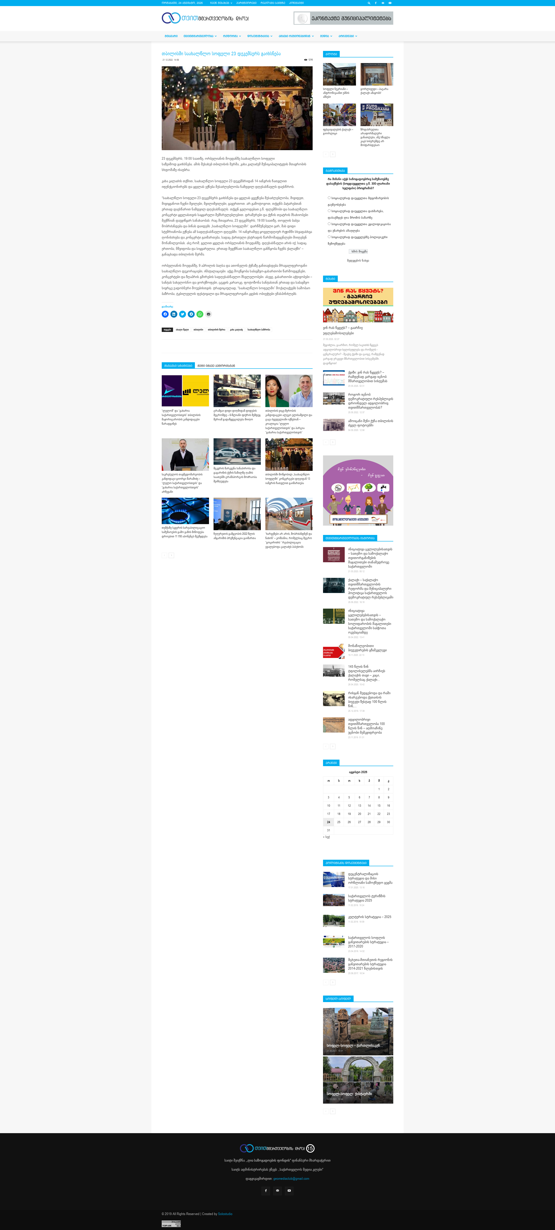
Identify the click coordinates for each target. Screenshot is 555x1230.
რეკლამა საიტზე (273, 3)
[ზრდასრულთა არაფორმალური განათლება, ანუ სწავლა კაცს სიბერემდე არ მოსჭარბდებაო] (377, 115)
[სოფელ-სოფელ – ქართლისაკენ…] (358, 1031)
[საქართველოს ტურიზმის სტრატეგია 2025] (334, 900)
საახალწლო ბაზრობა (259, 329)
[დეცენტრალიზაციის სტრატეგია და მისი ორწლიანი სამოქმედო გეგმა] (334, 879)
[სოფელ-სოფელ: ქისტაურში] (358, 1080)
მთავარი (171, 36)
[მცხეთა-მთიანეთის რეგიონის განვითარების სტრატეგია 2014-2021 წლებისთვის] (334, 965)
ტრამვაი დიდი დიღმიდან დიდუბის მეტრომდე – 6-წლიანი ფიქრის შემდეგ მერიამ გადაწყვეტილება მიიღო (237, 415)
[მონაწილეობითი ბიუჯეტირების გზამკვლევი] (334, 651)
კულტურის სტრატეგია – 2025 (369, 917)
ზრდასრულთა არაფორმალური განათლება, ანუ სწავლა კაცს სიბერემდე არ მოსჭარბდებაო (375, 137)
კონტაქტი (296, 3)
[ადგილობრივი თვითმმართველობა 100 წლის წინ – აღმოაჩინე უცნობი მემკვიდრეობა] (334, 725)
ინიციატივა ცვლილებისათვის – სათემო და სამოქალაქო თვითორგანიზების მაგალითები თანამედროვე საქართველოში (370, 558)
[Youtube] (390, 3)
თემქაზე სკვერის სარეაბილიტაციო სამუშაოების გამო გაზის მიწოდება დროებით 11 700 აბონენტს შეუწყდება (184, 532)
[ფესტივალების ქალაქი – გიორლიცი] (339, 115)
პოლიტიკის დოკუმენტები (346, 863)
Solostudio (225, 1214)
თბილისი (198, 329)
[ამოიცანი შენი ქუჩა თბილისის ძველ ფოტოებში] (334, 425)
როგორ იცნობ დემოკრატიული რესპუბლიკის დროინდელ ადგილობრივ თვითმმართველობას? (370, 401)
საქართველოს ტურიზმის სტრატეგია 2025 (366, 898)
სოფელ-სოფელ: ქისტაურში (349, 1093)
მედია (324, 36)
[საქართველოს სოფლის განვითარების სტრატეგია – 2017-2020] (334, 942)
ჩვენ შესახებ (219, 3)
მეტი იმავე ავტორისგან (216, 365)
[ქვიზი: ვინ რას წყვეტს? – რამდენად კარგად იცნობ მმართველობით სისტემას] (334, 377)
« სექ (326, 837)
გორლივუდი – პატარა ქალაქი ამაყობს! (374, 91)
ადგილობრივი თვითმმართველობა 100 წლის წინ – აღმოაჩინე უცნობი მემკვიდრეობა (366, 726)
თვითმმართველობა (198, 36)
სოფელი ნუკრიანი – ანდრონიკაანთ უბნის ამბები (336, 93)
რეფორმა (230, 36)
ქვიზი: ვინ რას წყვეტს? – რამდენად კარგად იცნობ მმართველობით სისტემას (367, 376)
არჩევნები (346, 36)
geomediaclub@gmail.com (291, 1178)
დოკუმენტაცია (258, 36)
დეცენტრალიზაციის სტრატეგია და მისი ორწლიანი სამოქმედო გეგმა (370, 878)
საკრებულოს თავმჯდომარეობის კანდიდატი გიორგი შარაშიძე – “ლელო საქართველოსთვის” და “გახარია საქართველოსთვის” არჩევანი (182, 483)
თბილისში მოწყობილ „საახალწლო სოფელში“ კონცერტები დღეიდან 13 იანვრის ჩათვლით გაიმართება (287, 479)
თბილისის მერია (216, 329)
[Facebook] (375, 3)
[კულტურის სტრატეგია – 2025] (334, 921)
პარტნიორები (246, 3)
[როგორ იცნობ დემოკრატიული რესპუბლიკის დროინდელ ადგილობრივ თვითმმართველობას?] (334, 398)
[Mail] (383, 3)
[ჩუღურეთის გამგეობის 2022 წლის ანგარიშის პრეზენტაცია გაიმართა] (237, 514)
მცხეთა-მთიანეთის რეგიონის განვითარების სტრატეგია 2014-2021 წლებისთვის (370, 964)
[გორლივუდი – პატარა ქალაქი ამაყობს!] (377, 74)
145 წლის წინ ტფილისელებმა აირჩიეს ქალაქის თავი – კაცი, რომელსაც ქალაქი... (366, 673)
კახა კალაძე (236, 329)
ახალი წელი (182, 329)
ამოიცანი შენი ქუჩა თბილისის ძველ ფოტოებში (370, 423)
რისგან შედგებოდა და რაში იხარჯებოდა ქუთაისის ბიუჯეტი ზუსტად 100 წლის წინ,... (369, 699)
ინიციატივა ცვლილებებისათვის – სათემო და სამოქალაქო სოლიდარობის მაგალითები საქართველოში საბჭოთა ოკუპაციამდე (369, 621)
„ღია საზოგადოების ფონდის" (268, 1160)
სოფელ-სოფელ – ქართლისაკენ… (355, 1045)
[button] (369, 3)
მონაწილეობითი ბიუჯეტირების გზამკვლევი (367, 648)
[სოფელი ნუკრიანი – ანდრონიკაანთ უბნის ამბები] (339, 74)
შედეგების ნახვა (358, 260)
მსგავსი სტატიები (178, 365)
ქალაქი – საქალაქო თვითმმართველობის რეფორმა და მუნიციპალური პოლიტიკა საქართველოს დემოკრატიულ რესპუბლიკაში (370, 589)
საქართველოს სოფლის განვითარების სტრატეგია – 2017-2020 (368, 942)
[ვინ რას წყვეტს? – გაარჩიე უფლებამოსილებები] (358, 305)
